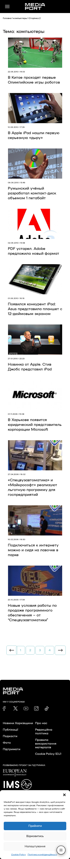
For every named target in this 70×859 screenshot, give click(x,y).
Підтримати (11, 749)
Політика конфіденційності (42, 854)
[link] (5, 708)
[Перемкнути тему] (61, 850)
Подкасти (10, 736)
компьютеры (20, 18)
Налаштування (35, 846)
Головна (7, 18)
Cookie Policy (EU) (48, 753)
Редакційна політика (43, 731)
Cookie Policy (18, 854)
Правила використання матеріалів (45, 743)
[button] (64, 795)
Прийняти (35, 826)
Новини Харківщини (18, 723)
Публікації (10, 729)
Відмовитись (35, 836)
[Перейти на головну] (35, 6)
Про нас (41, 723)
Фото (7, 742)
